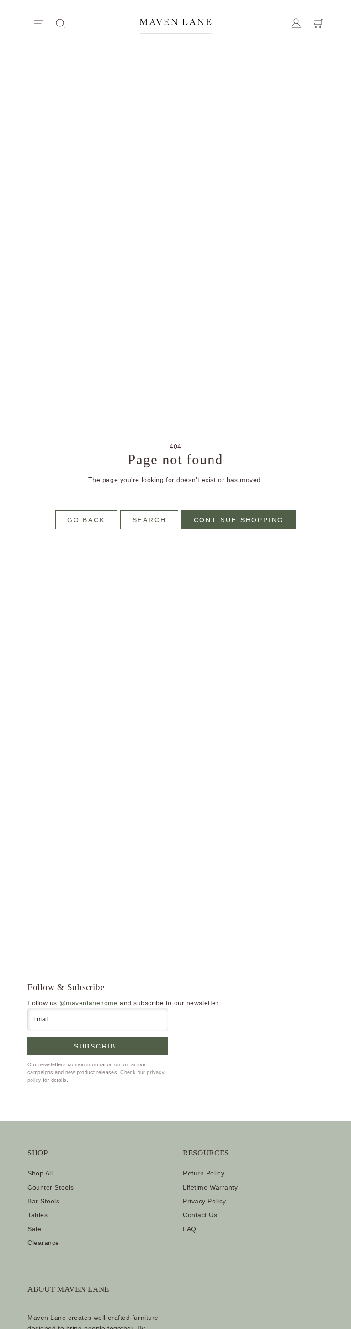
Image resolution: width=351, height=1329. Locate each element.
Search (149, 520)
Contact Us (200, 1214)
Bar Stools (43, 1201)
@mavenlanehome (88, 1002)
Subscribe (98, 1046)
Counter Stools (50, 1187)
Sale (34, 1229)
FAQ (190, 1229)
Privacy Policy (204, 1201)
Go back (86, 520)
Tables (37, 1214)
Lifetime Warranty (210, 1187)
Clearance (43, 1242)
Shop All (40, 1173)
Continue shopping (239, 520)
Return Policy (203, 1173)
